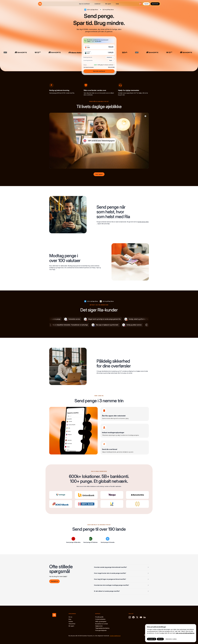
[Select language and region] (140, 3)
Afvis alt (160, 639)
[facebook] (133, 617)
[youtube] (141, 617)
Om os (70, 617)
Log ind (146, 3)
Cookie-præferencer (115, 635)
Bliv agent (108, 3)
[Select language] (144, 635)
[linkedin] (145, 617)
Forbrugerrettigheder (101, 630)
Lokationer (97, 3)
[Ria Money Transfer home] (40, 4)
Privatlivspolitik (99, 617)
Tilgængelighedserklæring (102, 628)
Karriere (71, 621)
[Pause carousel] (145, 116)
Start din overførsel (99, 71)
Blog (70, 619)
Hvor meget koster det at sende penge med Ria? (110, 573)
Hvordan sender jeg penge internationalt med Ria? (110, 567)
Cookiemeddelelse (100, 619)
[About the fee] (114, 65)
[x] (137, 617)
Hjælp (117, 3)
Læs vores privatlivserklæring (185, 633)
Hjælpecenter (99, 626)
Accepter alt (151, 639)
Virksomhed (72, 624)
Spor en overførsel (84, 3)
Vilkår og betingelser (100, 621)
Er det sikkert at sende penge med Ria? (107, 591)
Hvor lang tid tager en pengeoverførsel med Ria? (110, 579)
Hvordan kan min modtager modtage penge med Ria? (111, 585)
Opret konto (155, 3)
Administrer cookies (171, 639)
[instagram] (130, 617)
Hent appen (99, 174)
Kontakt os (54, 581)
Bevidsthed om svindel (101, 624)
